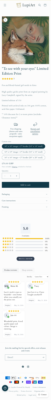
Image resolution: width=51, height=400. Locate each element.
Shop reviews (27, 270)
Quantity (5, 171)
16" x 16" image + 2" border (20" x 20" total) (23, 157)
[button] (5, 5)
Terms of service (26, 391)
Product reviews (10, 270)
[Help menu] (5, 388)
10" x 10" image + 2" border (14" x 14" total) (23, 146)
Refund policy (21, 395)
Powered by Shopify (23, 387)
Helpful (7, 305)
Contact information (39, 387)
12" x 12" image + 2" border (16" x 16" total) (23, 152)
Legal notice (33, 395)
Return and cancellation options (35, 131)
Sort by (29, 277)
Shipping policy (39, 391)
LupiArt (13, 387)
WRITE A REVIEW (25, 259)
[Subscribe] (43, 357)
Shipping (14, 167)
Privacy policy (13, 391)
